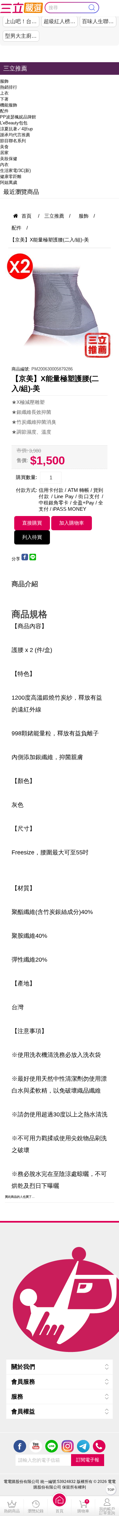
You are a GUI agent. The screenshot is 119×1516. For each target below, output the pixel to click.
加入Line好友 (51, 1446)
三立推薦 (15, 68)
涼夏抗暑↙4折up (16, 128)
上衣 (4, 93)
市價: (22, 450)
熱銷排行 (8, 87)
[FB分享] (24, 558)
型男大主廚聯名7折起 (22, 36)
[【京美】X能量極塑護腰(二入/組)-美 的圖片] (59, 306)
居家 (4, 152)
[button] (59, 1506)
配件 (4, 110)
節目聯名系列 (13, 140)
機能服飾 (8, 105)
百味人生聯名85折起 (99, 21)
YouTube (35, 1446)
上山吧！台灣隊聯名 (22, 21)
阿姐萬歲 (8, 182)
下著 (4, 99)
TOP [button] (110, 1490)
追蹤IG (67, 1446)
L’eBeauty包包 (13, 122)
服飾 (4, 81)
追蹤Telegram (83, 1446)
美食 (4, 146)
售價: (22, 460)
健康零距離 (10, 176)
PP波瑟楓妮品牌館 (18, 116)
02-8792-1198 (99, 1446)
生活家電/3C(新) (15, 170)
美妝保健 (8, 158)
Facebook (20, 1446)
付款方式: (26, 490)
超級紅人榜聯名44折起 (61, 21)
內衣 (4, 164)
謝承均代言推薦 (15, 134)
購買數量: (26, 477)
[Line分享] (32, 558)
